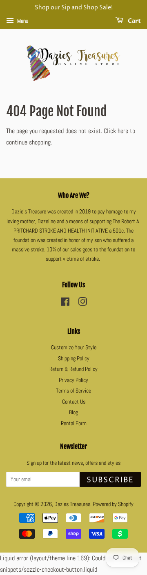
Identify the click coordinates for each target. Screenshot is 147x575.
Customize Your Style (73, 347)
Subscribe (110, 480)
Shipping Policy (73, 358)
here (123, 131)
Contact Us (73, 401)
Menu (22, 20)
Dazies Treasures (72, 504)
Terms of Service (73, 390)
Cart (134, 21)
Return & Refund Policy (73, 369)
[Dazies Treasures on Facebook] (65, 303)
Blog (73, 412)
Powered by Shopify (113, 504)
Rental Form (74, 423)
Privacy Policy (73, 380)
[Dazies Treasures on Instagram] (82, 303)
